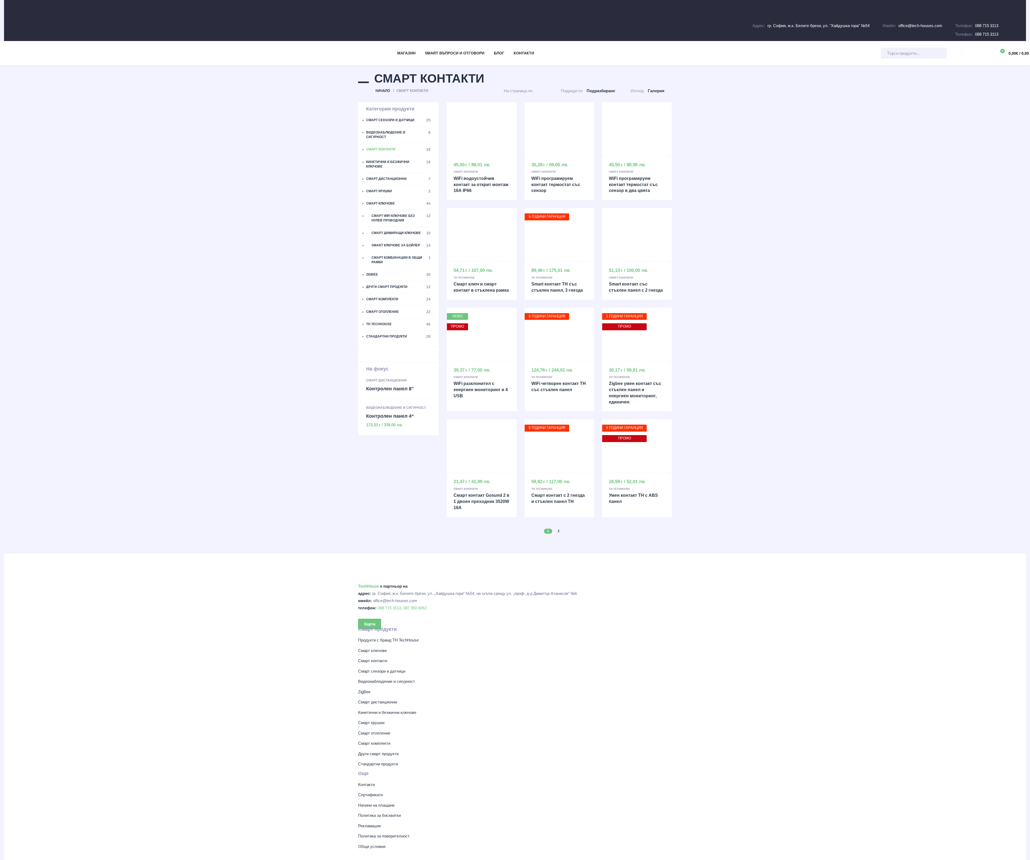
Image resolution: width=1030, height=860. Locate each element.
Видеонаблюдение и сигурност (396, 408)
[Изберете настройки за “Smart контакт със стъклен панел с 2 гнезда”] (637, 235)
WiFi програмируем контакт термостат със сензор (555, 184)
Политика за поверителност (384, 836)
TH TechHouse (464, 277)
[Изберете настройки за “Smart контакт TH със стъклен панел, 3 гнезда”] (560, 235)
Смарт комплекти (374, 743)
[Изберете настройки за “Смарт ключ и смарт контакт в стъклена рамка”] (482, 235)
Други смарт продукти (378, 753)
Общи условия (371, 846)
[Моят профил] (986, 53)
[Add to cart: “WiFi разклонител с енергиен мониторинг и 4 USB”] (482, 335)
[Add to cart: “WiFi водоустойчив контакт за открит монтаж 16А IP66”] (482, 129)
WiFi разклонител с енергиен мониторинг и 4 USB (481, 389)
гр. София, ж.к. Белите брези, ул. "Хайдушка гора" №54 (818, 25)
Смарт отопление (374, 733)
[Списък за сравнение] (971, 53)
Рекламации (369, 826)
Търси (952, 54)
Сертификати (370, 794)
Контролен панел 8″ (390, 388)
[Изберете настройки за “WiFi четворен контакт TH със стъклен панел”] (560, 335)
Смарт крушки (371, 722)
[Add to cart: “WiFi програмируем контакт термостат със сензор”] (560, 129)
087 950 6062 (415, 608)
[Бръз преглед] (470, 129)
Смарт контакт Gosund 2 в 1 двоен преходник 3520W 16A (481, 501)
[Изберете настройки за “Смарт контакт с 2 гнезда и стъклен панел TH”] (560, 446)
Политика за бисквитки (379, 815)
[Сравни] (493, 129)
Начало (383, 91)
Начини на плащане (376, 805)
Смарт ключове (372, 650)
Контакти (366, 784)
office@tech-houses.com (920, 25)
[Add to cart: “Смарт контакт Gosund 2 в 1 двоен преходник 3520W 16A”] (482, 446)
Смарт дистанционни (386, 380)
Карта (369, 623)
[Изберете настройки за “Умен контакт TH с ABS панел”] (637, 446)
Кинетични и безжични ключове (387, 712)
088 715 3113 (986, 25)
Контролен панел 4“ (390, 416)
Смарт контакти (466, 171)
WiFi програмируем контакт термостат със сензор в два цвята (633, 184)
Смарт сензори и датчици (381, 671)
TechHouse (368, 586)
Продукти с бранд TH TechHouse (388, 640)
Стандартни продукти (378, 764)
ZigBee (364, 692)
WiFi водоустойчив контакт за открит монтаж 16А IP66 (481, 184)
